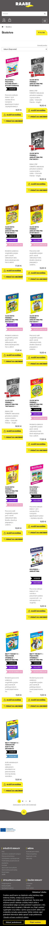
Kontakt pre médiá (32, 852)
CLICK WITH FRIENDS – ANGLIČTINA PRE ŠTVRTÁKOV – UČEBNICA (11, 231)
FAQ (3, 852)
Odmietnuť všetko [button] (39, 892)
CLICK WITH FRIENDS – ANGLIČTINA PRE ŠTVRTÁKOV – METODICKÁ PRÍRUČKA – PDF (36, 85)
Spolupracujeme (7, 888)
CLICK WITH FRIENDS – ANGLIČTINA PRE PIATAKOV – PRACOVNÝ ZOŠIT (36, 320)
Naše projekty (6, 886)
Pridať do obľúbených (15, 121)
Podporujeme (6, 883)
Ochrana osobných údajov (11, 854)
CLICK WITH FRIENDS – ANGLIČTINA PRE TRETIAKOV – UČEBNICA (36, 404)
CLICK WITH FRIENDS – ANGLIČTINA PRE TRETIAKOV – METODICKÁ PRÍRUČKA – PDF (11, 405)
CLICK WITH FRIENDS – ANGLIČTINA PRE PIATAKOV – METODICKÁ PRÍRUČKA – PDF (36, 158)
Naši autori (30, 888)
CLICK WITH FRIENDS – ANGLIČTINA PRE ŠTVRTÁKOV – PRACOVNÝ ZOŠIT (36, 231)
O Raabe (29, 883)
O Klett (28, 886)
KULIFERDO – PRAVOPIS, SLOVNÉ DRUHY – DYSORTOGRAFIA (12, 83)
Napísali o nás (31, 856)
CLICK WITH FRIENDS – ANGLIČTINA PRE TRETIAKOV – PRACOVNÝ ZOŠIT (12, 491)
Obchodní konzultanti (9, 868)
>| (29, 801)
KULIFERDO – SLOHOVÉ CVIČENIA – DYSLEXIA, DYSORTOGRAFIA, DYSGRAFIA (37, 492)
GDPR (3, 874)
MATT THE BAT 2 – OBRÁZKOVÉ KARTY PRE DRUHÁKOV (12, 746)
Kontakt (4, 865)
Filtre (42, 33)
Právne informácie (8, 856)
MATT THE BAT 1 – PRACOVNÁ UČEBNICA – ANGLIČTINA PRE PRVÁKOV (36, 658)
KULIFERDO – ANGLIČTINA (35, 570)
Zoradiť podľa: (42, 45)
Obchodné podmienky (9, 870)
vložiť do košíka (13, 115)
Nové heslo (5, 872)
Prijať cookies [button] (35, 922)
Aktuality (29, 858)
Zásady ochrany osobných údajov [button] (16, 917)
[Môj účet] (4, 20)
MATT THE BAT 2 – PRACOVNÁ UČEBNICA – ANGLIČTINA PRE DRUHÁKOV (12, 658)
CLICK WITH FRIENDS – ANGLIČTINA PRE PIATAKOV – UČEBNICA (11, 320)
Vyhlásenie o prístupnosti (10, 858)
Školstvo (9, 27)
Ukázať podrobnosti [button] (13, 922)
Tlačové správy (31, 854)
